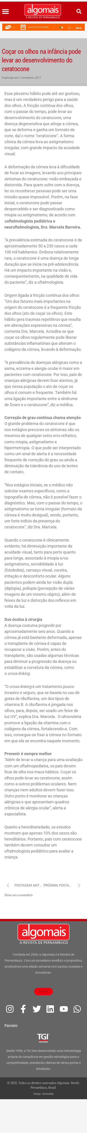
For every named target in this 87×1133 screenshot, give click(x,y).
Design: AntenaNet (43, 1093)
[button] (5, 11)
